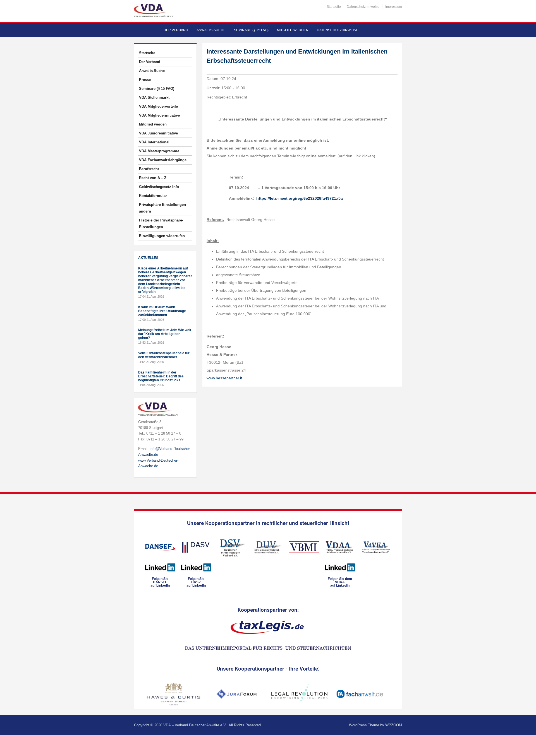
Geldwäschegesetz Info (159, 187)
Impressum (393, 7)
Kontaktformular (153, 196)
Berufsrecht (149, 169)
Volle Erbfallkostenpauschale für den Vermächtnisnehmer (164, 355)
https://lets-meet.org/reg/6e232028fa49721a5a (299, 198)
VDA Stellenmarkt (154, 97)
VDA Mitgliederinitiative (159, 115)
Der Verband (176, 30)
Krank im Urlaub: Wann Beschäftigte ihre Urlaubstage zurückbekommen (162, 311)
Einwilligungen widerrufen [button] (162, 236)
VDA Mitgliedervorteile (158, 106)
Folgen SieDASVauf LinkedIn (196, 582)
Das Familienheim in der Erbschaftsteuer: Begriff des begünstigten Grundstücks (161, 376)
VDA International (154, 142)
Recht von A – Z (152, 178)
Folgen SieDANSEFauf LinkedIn (160, 582)
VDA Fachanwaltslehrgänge (162, 160)
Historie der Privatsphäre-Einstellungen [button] (161, 223)
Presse (145, 80)
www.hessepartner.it (224, 378)
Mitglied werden (292, 30)
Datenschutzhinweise (363, 7)
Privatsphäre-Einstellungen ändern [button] (162, 208)
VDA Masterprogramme (159, 151)
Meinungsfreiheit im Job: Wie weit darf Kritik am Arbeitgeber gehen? (164, 334)
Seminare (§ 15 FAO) (251, 30)
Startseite (334, 7)
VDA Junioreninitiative (158, 133)
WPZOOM (393, 725)
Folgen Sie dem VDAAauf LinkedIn (340, 582)
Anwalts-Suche (211, 30)
